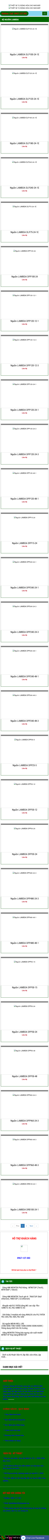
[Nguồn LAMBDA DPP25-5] (24, 739)
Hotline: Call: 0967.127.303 (14, 13)
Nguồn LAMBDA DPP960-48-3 (24, 1165)
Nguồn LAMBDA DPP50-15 (24, 987)
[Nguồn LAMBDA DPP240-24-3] (24, 606)
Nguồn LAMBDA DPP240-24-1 (24, 587)
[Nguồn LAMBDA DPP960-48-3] (24, 1139)
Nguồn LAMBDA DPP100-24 (24, 276)
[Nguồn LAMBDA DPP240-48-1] (24, 650)
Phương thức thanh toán (14, 1435)
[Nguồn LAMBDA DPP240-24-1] (24, 562)
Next (31, 1226)
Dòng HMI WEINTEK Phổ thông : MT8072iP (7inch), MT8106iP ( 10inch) (22, 1288)
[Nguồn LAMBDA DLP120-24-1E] (24, 73)
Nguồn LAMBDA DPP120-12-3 (24, 365)
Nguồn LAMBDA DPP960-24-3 (24, 1120)
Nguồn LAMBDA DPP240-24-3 (24, 632)
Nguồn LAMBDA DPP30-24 (24, 854)
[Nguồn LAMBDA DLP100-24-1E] (24, 28)
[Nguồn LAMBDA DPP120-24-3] (24, 428)
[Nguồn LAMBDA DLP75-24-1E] (24, 206)
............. (11, 1399)
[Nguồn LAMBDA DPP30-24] (24, 828)
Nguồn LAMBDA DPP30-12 (24, 809)
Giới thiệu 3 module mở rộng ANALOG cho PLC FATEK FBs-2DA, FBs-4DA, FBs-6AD (23, 1315)
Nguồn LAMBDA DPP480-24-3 (24, 898)
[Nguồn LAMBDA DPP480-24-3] (24, 873)
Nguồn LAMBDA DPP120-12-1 (24, 321)
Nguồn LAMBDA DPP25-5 (25, 765)
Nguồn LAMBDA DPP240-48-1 (24, 676)
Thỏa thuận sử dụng (13, 1441)
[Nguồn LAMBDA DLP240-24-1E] (24, 162)
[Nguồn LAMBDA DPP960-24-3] (24, 1095)
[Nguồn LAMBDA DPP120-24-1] (24, 384)
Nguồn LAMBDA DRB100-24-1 (24, 1209)
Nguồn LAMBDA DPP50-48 (24, 1076)
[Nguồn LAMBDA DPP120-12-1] (24, 295)
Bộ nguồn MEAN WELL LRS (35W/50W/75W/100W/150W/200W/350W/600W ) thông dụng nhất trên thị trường (22, 1325)
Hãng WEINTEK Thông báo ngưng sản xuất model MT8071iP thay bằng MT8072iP (21, 1333)
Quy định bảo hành (13, 1414)
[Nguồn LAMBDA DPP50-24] (24, 1006)
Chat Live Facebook (35, 1537)
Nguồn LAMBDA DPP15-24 (24, 543)
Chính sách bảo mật (13, 1430)
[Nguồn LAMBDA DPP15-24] (24, 517)
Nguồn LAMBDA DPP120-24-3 (24, 454)
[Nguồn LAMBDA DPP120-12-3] (24, 339)
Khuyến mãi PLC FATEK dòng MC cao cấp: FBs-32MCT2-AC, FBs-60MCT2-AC (20, 1306)
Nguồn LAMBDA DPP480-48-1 (24, 943)
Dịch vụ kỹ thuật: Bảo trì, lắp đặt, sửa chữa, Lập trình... (21, 1355)
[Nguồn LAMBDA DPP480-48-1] (24, 917)
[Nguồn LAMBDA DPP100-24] (24, 251)
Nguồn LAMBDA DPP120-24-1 (24, 410)
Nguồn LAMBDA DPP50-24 (24, 1032)
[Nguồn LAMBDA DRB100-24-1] (24, 1184)
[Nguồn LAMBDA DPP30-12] (24, 784)
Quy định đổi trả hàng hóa (15, 1420)
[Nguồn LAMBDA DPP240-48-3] (24, 695)
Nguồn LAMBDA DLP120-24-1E (24, 99)
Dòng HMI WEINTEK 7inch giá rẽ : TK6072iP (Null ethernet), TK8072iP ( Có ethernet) (21, 1297)
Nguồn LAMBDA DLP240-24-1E (24, 187)
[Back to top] (45, 1533)
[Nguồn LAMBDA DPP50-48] (24, 1050)
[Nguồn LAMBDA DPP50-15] (24, 961)
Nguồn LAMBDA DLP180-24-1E (24, 143)
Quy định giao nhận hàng (14, 1425)
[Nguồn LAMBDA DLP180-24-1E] (24, 117)
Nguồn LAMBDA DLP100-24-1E (24, 54)
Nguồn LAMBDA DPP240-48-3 (24, 721)
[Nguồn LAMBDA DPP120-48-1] (24, 473)
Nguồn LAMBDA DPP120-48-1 (24, 498)
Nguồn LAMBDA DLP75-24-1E (24, 232)
